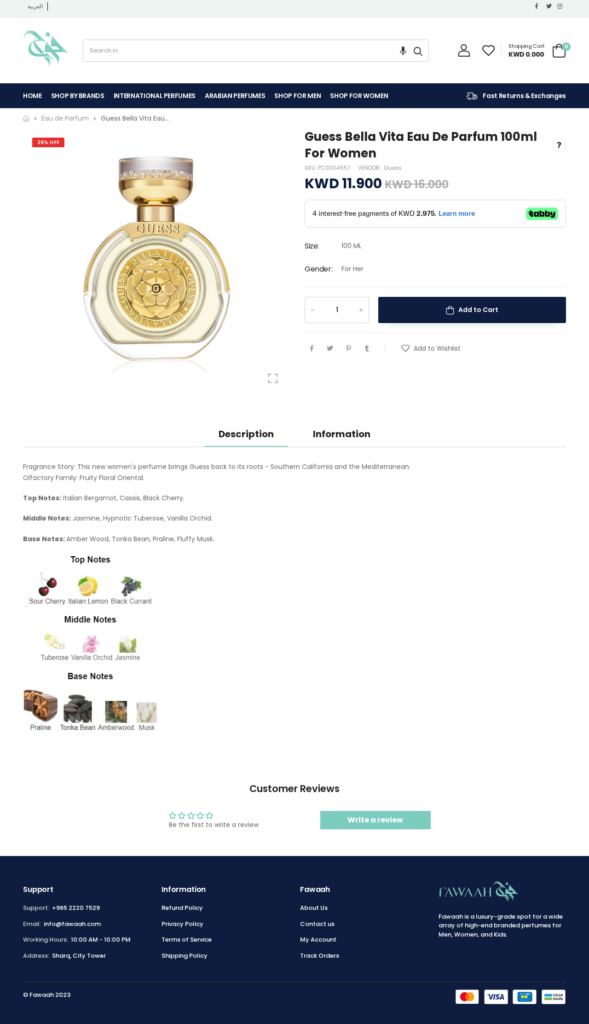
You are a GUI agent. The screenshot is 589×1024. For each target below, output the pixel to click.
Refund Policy (182, 907)
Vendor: (370, 168)
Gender (318, 269)
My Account (318, 939)
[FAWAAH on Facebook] (538, 6)
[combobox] (245, 50)
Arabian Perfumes (235, 95)
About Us (314, 907)
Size (312, 246)
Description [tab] (246, 434)
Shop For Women (359, 95)
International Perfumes (155, 95)
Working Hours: (45, 939)
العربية (35, 6)
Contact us (317, 924)
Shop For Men (297, 95)
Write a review (375, 820)
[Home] (26, 118)
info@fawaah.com (72, 924)
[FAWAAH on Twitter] (549, 6)
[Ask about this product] (559, 145)
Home (32, 95)
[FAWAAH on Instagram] (560, 6)
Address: (36, 955)
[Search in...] (418, 50)
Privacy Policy (182, 924)
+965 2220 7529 (76, 907)
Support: (36, 907)
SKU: (311, 168)
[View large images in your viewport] (273, 378)
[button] (403, 50)
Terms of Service (187, 939)
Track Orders (319, 955)
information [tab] (341, 434)
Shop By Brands (77, 95)
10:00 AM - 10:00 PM (101, 939)
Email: (32, 924)
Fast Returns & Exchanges (524, 95)
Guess (393, 168)
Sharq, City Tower (79, 955)
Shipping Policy (185, 955)
